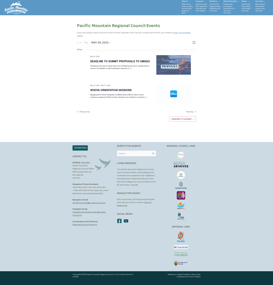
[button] (80, 148)
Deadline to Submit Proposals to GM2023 (120, 61)
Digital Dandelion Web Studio (188, 274)
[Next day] (80, 43)
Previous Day (85, 111)
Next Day (189, 111)
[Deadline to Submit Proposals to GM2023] (173, 65)
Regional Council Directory (85, 225)
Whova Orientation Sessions (111, 90)
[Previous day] (77, 43)
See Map (85, 162)
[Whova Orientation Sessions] (173, 94)
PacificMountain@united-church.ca (89, 203)
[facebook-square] (120, 221)
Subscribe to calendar (181, 119)
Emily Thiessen (194, 277)
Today (86, 42)
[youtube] (127, 221)
